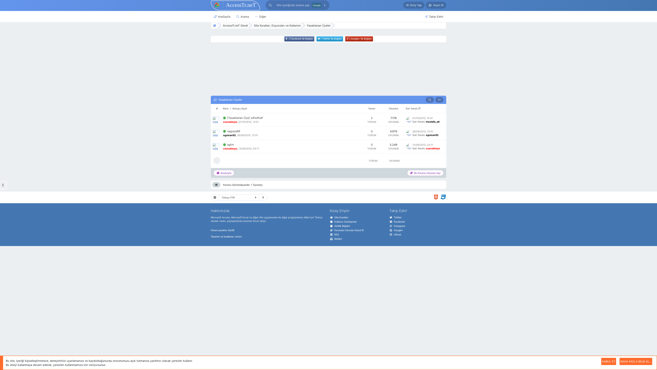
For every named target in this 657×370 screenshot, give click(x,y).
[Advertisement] (322, 69)
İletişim (338, 238)
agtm (230, 144)
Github (397, 234)
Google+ (398, 230)
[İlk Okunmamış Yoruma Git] (224, 118)
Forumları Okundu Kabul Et (349, 230)
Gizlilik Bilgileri (342, 225)
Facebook (399, 221)
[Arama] (270, 5)
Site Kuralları (341, 217)
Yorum (371, 108)
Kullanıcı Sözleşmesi (345, 221)
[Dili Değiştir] (263, 197)
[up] (419, 108)
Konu (225, 108)
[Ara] (324, 5)
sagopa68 (233, 131)
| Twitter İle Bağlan (331, 38)
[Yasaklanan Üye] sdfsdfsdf (245, 118)
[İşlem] (439, 100)
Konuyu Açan (240, 108)
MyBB (231, 230)
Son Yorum (412, 108)
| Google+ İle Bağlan (360, 38)
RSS (336, 234)
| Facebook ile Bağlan (300, 38)
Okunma (393, 108)
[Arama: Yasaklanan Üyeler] (430, 100)
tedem (238, 236)
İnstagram (399, 225)
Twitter (398, 217)
